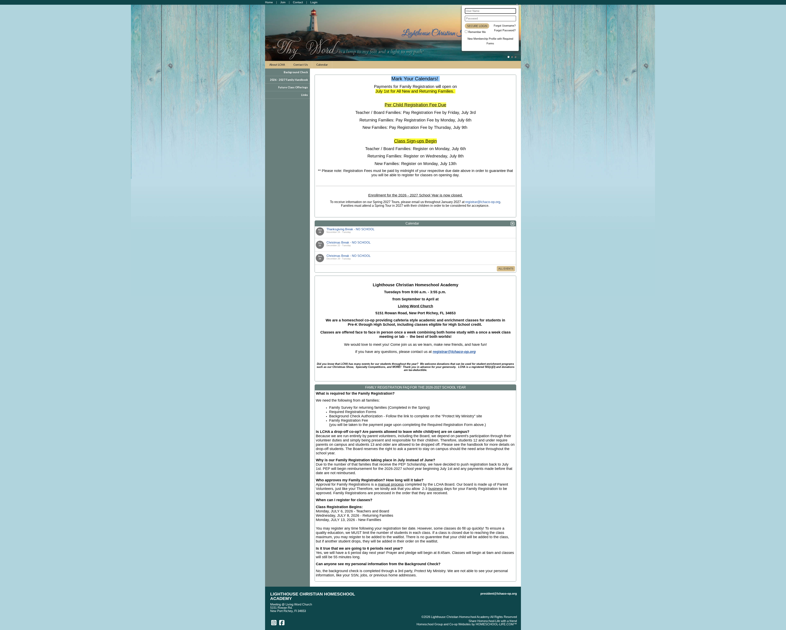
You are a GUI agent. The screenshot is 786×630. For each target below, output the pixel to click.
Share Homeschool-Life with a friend (493, 621)
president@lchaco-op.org (498, 593)
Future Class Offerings (293, 87)
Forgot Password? (505, 30)
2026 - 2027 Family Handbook (289, 79)
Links (304, 95)
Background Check (296, 72)
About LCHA (277, 64)
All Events (505, 268)
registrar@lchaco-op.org (482, 202)
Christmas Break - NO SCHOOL (348, 242)
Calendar (322, 64)
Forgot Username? (505, 25)
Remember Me (477, 32)
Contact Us (300, 64)
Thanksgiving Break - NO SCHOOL (350, 229)
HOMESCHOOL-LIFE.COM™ (496, 624)
